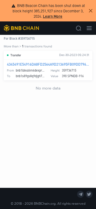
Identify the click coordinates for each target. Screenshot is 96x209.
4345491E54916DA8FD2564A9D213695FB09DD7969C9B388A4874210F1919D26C (48, 64)
